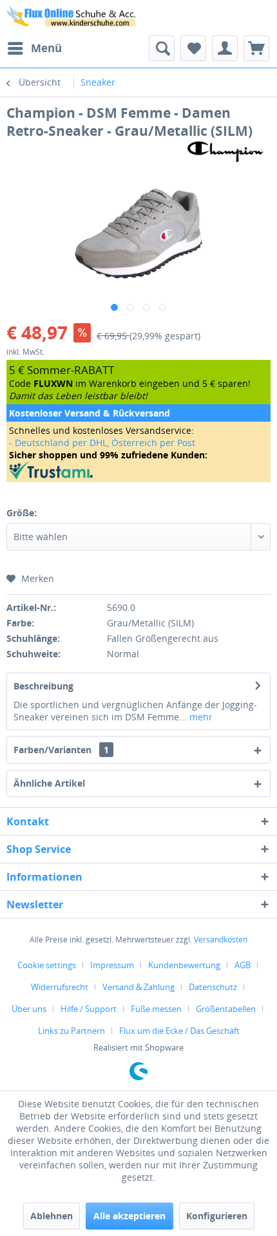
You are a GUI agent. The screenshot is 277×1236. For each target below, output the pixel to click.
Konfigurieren (216, 1216)
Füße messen (156, 1009)
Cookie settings (46, 965)
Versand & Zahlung (138, 987)
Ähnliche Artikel (49, 783)
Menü (46, 48)
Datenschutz (213, 987)
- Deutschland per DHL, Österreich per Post (102, 442)
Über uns (29, 1009)
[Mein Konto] (225, 48)
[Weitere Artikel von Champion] (225, 151)
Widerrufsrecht (59, 987)
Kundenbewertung (184, 965)
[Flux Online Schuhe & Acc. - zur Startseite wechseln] (72, 17)
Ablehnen (51, 1216)
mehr (200, 717)
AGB (242, 965)
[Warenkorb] (256, 48)
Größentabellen (226, 1009)
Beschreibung (43, 686)
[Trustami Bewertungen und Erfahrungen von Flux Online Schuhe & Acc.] (138, 470)
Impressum (112, 965)
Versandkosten (220, 939)
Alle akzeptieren (129, 1216)
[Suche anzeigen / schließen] (162, 48)
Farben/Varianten (61, 750)
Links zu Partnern (71, 1030)
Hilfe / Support (89, 1009)
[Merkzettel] (193, 48)
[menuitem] (34, 48)
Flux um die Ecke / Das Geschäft (179, 1030)
